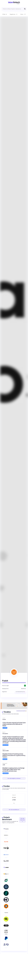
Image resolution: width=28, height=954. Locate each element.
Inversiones (5, 773)
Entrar (21, 14)
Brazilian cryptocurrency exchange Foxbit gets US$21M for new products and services (13, 769)
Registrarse (12, 14)
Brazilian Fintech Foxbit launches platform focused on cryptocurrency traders (14, 755)
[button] (4, 14)
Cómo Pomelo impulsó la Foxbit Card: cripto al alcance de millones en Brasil (14, 724)
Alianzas (5, 727)
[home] (14, 2)
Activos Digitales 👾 (20, 691)
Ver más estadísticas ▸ (14, 809)
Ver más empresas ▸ (22, 820)
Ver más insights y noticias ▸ (14, 778)
